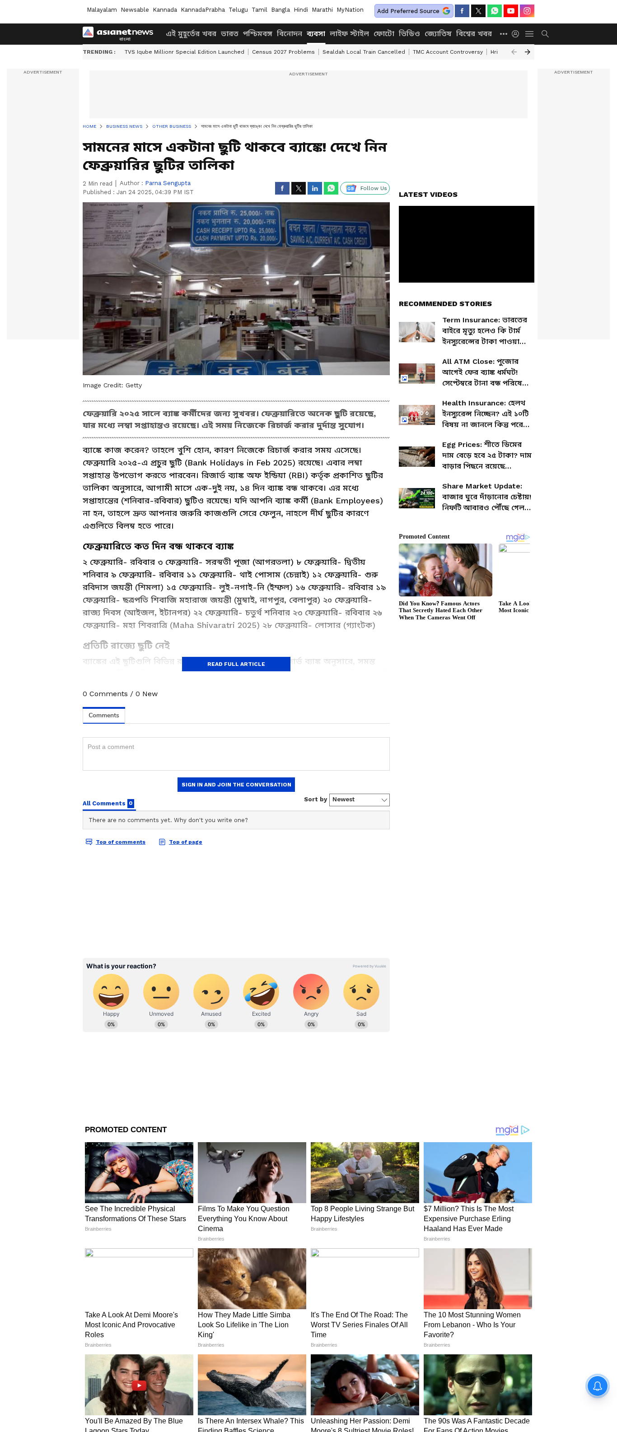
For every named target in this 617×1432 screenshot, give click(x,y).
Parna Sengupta (168, 183)
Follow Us (373, 188)
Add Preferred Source (408, 11)
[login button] (518, 34)
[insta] (527, 11)
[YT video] (511, 11)
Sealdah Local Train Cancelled (364, 52)
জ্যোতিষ (438, 33)
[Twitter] (478, 11)
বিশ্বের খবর (474, 33)
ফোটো (384, 33)
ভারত (229, 33)
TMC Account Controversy (448, 52)
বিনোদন (289, 33)
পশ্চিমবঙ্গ (257, 33)
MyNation (350, 9)
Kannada (165, 9)
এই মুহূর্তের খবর (191, 33)
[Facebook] (462, 11)
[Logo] (121, 33)
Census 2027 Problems (283, 52)
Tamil (259, 9)
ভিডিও (409, 33)
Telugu (238, 9)
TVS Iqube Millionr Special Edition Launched (184, 52)
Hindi (301, 9)
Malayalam (102, 9)
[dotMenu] (504, 34)
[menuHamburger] (529, 34)
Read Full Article (236, 664)
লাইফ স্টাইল (349, 33)
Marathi (322, 9)
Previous (514, 52)
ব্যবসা (316, 33)
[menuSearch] (545, 33)
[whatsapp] (494, 11)
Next (527, 52)
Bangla (280, 9)
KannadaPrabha (203, 9)
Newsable (135, 9)
